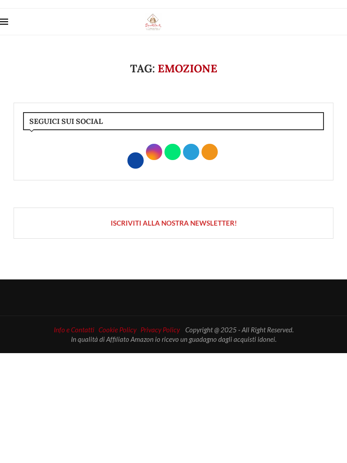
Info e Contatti (74, 330)
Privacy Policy (160, 330)
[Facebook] (314, 22)
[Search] (342, 22)
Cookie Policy (117, 330)
